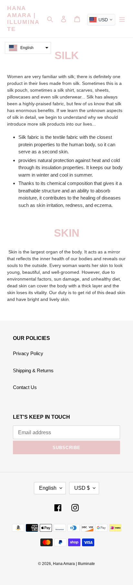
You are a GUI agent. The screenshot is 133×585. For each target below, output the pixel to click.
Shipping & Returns (33, 370)
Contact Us (25, 387)
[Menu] (122, 19)
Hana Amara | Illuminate (23, 18)
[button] (28, 48)
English (47, 488)
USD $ (82, 488)
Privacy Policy (28, 353)
